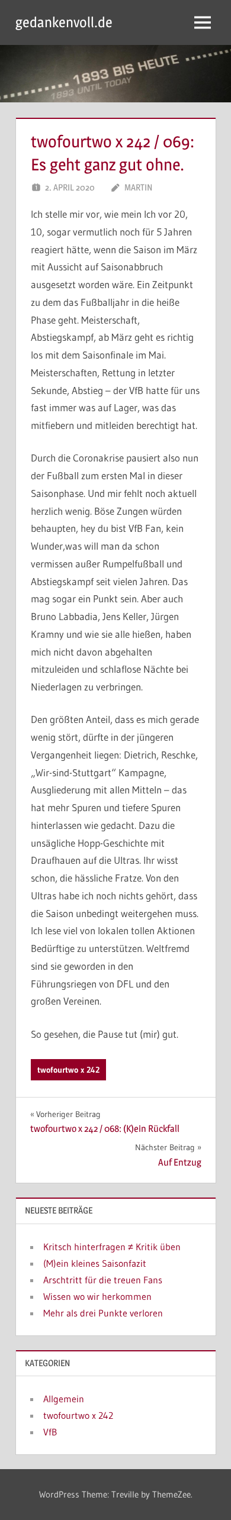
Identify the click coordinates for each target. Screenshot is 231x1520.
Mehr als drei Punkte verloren (103, 1313)
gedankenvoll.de (64, 22)
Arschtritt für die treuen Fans (102, 1280)
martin (138, 187)
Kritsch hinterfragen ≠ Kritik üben (112, 1247)
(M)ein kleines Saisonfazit (94, 1263)
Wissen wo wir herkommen (97, 1296)
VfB (50, 1432)
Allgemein (63, 1399)
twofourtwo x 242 (68, 1069)
